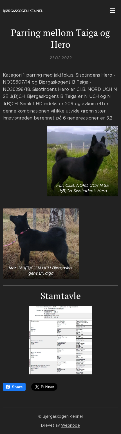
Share (17, 387)
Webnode (70, 425)
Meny (112, 10)
